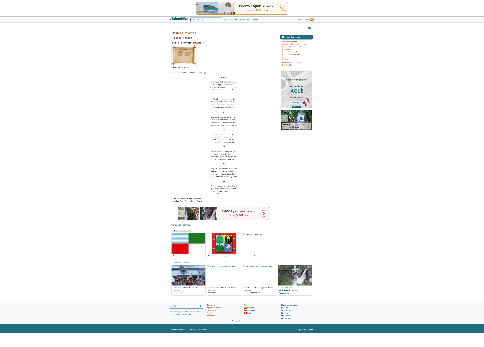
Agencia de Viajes (230, 19)
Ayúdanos (211, 316)
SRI (208, 318)
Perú (249, 313)
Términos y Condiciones (197, 330)
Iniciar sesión (303, 19)
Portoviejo (177, 28)
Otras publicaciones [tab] (182, 231)
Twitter (286, 313)
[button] (312, 19)
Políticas (182, 330)
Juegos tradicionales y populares (295, 44)
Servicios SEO (245, 19)
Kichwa (285, 60)
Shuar (284, 57)
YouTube (287, 318)
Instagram (287, 310)
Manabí (192, 73)
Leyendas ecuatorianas (291, 62)
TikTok (285, 308)
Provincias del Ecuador (291, 49)
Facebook (287, 316)
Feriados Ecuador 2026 (291, 47)
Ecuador (174, 73)
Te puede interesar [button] (292, 37)
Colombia (251, 310)
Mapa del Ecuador (289, 41)
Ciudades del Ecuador (291, 54)
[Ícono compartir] (309, 28)
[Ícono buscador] (193, 19)
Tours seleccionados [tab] (181, 263)
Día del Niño (287, 65)
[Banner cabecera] (242, 8)
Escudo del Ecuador (290, 52)
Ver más (235, 321)
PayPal (255, 19)
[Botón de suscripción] (200, 306)
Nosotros (174, 330)
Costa (183, 73)
